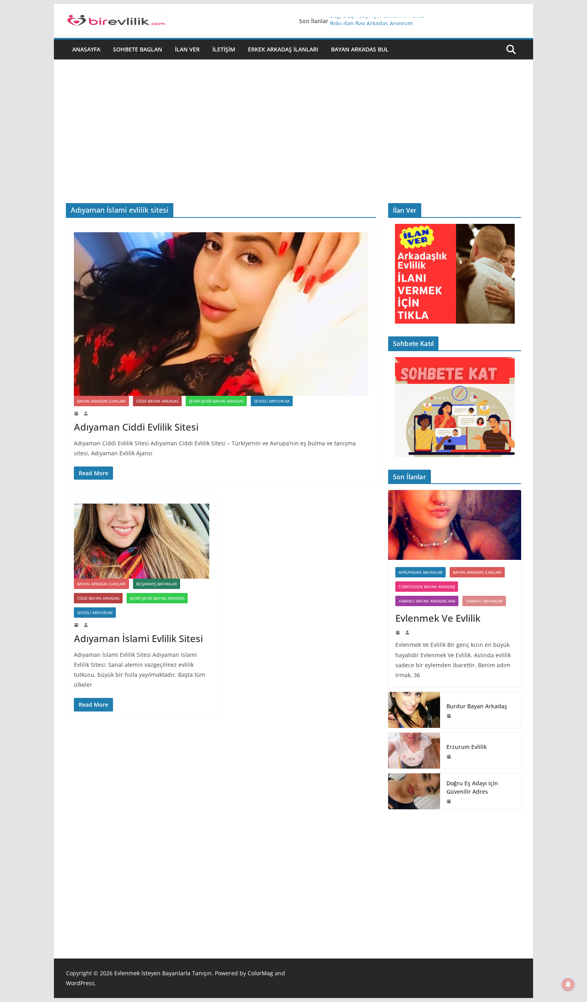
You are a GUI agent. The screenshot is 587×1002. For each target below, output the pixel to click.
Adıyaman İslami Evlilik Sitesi (138, 638)
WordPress (80, 983)
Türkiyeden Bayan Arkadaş (427, 586)
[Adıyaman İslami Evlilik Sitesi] (141, 541)
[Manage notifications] (568, 984)
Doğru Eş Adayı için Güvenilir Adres (377, 21)
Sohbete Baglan (137, 49)
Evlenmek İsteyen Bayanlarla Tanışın (163, 973)
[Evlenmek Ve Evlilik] (454, 525)
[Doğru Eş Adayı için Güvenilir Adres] (414, 791)
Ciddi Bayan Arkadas (157, 401)
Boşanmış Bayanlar (156, 584)
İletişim (223, 49)
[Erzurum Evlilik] (414, 751)
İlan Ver (187, 49)
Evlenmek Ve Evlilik (437, 618)
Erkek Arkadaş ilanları (283, 49)
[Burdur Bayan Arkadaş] (414, 710)
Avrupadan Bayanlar (420, 572)
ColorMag (260, 973)
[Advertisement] (293, 143)
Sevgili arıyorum (272, 401)
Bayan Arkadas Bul (360, 49)
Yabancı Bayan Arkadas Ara (427, 601)
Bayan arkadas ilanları (101, 401)
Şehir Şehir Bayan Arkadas (216, 401)
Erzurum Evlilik (466, 747)
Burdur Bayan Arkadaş (476, 706)
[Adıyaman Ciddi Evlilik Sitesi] (221, 314)
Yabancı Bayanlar (484, 601)
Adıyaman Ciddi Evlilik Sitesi (136, 426)
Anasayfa (86, 49)
